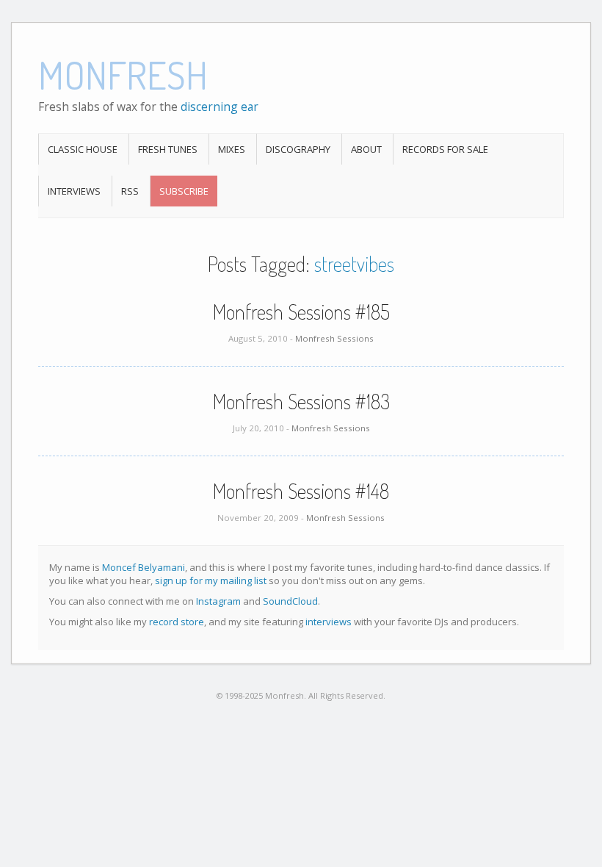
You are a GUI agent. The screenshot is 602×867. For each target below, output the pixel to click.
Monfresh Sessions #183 (301, 401)
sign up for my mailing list (210, 580)
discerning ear (219, 106)
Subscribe (183, 191)
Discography (298, 149)
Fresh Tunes (167, 149)
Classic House (82, 149)
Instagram (218, 601)
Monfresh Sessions (334, 338)
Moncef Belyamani (143, 567)
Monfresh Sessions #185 (301, 311)
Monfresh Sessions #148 (301, 491)
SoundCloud (290, 601)
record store (176, 621)
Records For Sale (445, 149)
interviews (328, 621)
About (366, 149)
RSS (130, 191)
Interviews (74, 191)
